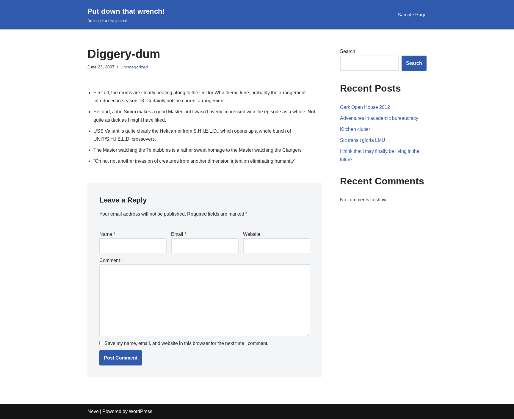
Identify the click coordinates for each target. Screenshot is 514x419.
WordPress (140, 411)
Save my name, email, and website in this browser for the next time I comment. (186, 343)
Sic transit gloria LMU (362, 140)
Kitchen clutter (355, 129)
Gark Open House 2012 (365, 107)
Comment (111, 260)
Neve (93, 411)
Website (251, 234)
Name (107, 234)
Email (178, 234)
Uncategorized (134, 67)
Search (347, 51)
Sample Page (412, 14)
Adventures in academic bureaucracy (379, 118)
